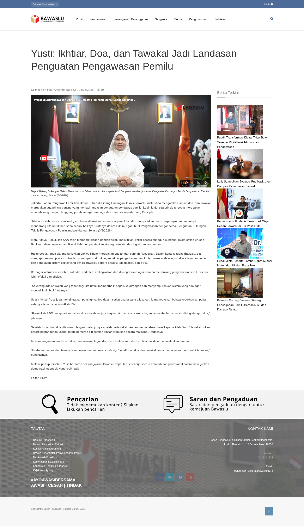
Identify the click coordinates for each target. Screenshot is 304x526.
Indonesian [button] (44, 4)
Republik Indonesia (44, 440)
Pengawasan (98, 19)
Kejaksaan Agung (43, 470)
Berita (178, 19)
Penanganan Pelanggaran (131, 19)
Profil (79, 19)
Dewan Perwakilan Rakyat (48, 444)
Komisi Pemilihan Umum (47, 448)
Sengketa (161, 19)
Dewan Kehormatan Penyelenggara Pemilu (57, 453)
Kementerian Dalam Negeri (48, 461)
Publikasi (220, 19)
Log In (266, 4)
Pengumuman (198, 19)
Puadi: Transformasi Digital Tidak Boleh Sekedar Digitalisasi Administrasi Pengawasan (242, 142)
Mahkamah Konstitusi (45, 457)
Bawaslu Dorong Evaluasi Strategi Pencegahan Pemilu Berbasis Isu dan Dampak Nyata (241, 305)
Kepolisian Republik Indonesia (50, 466)
